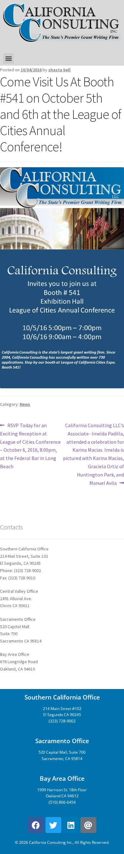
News (25, 404)
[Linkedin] (71, 825)
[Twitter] (53, 825)
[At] (88, 825)
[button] (8, 58)
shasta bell (59, 70)
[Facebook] (36, 825)
